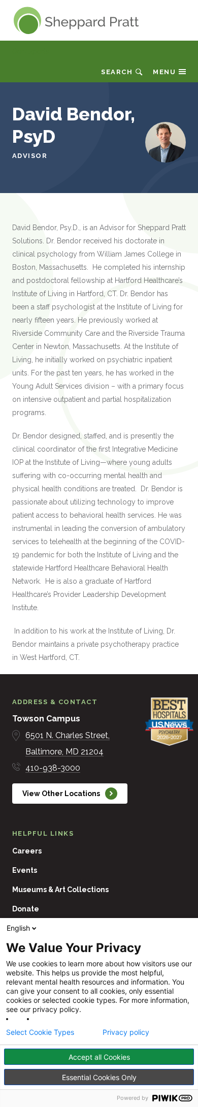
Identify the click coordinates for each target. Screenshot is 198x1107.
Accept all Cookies (99, 1057)
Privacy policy (126, 1032)
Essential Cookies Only (99, 1077)
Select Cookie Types (40, 1032)
